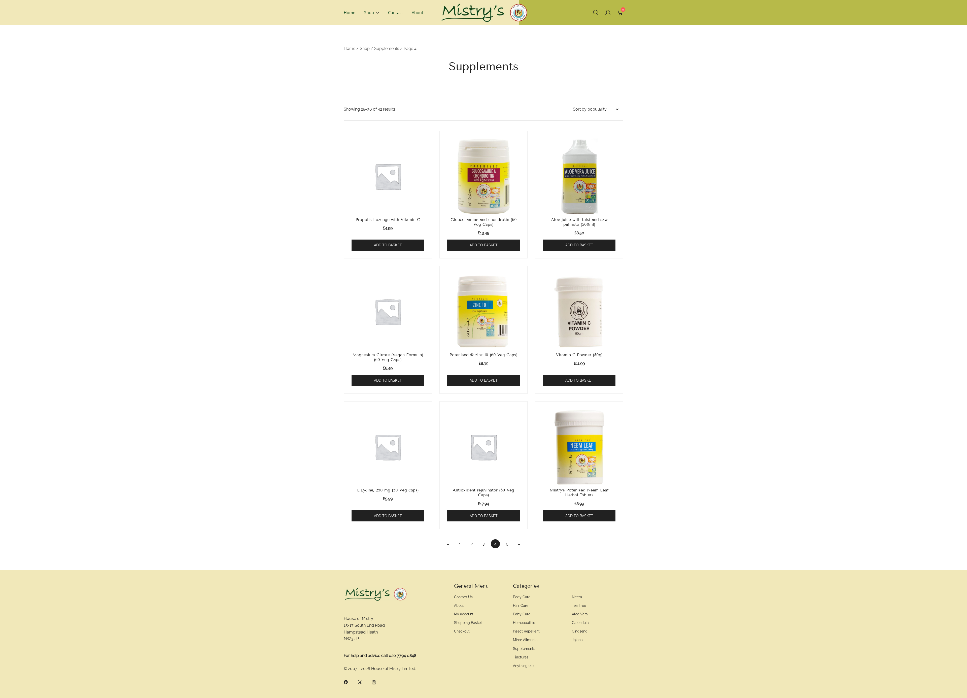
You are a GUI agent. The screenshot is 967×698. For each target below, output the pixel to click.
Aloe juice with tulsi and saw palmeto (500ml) (579, 222)
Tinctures (520, 657)
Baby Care (521, 614)
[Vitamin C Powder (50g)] (579, 311)
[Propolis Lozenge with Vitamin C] (388, 176)
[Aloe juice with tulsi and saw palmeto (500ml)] (579, 176)
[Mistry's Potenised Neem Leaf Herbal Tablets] (579, 447)
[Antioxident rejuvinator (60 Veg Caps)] (483, 447)
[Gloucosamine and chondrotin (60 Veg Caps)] (483, 176)
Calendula (580, 622)
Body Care (521, 597)
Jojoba (577, 640)
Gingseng (580, 631)
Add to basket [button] (388, 245)
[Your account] (608, 12)
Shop (369, 12)
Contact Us (463, 597)
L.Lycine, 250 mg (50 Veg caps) (388, 490)
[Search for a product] (596, 12)
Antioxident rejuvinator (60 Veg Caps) (483, 492)
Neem (577, 597)
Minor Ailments (525, 640)
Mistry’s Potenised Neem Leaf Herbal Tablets (579, 492)
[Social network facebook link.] (346, 681)
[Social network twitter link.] (360, 681)
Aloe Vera (580, 614)
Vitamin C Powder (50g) (579, 354)
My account (463, 614)
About (417, 12)
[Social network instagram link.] (374, 681)
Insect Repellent (526, 631)
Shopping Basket (468, 622)
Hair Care (520, 605)
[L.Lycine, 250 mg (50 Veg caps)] (388, 447)
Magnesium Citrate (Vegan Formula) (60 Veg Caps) (388, 357)
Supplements (386, 48)
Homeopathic (524, 622)
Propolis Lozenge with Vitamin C (388, 219)
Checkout (462, 631)
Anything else (524, 665)
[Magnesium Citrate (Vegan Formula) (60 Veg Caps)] (388, 311)
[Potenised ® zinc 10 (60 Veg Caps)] (483, 311)
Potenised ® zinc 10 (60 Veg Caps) (483, 354)
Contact (395, 12)
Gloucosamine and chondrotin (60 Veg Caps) (484, 222)
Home (349, 12)
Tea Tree (579, 605)
